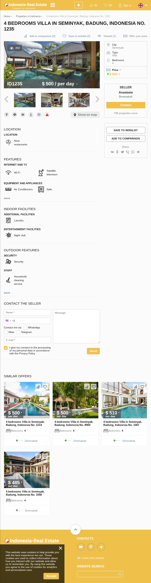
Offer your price (138, 36)
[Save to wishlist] (45, 386)
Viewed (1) (109, 36)
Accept (51, 576)
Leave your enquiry (93, 557)
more (7, 198)
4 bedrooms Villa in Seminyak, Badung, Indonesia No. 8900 (74, 423)
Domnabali (125, 96)
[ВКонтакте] (112, 152)
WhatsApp (34, 327)
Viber (11, 332)
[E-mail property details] (23, 114)
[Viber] (127, 152)
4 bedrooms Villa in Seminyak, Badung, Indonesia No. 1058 (25, 493)
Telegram (26, 332)
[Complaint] (47, 114)
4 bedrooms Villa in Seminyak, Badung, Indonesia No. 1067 (122, 423)
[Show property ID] (39, 114)
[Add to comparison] (38, 386)
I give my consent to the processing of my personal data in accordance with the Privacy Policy (30, 350)
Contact (125, 105)
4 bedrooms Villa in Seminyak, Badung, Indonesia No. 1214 (25, 423)
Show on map (87, 114)
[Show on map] (6, 114)
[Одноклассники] (117, 152)
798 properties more (126, 113)
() (95, 5)
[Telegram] (138, 152)
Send (93, 351)
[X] (122, 152)
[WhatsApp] (133, 152)
